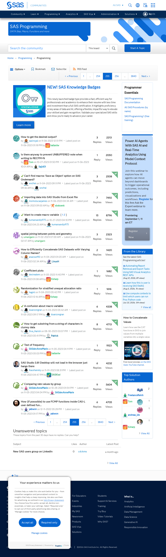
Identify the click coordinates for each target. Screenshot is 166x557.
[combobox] (63, 48)
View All (113, 463)
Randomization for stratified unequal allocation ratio (51, 288)
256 (117, 76)
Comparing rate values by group (42, 383)
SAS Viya (88, 14)
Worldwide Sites (138, 5)
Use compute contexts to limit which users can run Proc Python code (137, 296)
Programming (51, 14)
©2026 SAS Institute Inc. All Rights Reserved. (97, 547)
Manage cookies (39, 533)
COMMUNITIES (38, 5)
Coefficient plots (34, 270)
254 (98, 76)
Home (10, 58)
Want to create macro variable (42, 214)
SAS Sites (153, 5)
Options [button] (19, 69)
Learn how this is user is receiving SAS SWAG (136, 284)
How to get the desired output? (39, 136)
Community (17, 14)
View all (147, 307)
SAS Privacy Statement (54, 500)
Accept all (27, 522)
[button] (29, 101)
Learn (33, 14)
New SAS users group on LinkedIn (33, 451)
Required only (49, 522)
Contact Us (145, 5)
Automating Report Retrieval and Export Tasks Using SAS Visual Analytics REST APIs (136, 270)
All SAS (116, 5)
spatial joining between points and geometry (46, 233)
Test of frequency (34, 344)
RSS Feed (82, 69)
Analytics (71, 14)
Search (130, 5)
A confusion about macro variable (43, 305)
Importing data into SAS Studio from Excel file (51, 197)
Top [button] (16, 475)
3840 (133, 76)
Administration (109, 14)
